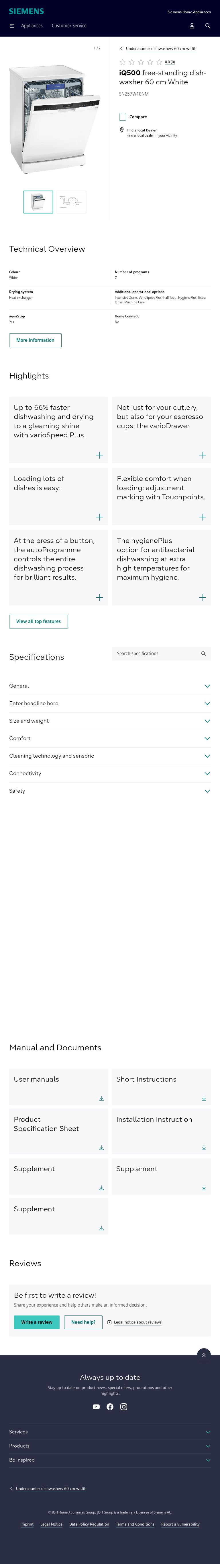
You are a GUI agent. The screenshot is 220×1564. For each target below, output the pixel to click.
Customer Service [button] (69, 25)
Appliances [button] (32, 25)
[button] (55, 119)
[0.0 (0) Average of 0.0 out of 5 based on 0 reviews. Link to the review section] (180, 62)
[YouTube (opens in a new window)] (96, 1407)
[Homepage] (26, 11)
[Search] (208, 26)
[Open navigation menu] (12, 26)
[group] (38, 202)
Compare (138, 117)
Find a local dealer (140, 135)
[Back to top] (204, 1355)
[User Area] (192, 26)
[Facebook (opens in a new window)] (110, 1407)
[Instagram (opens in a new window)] (123, 1407)
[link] (148, 132)
